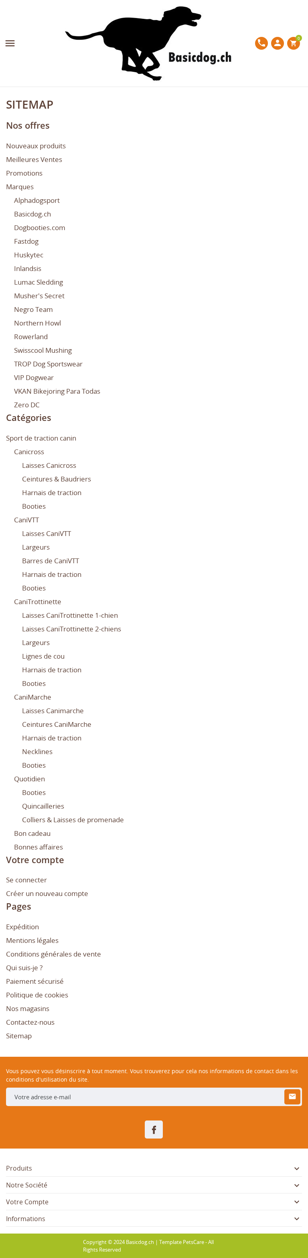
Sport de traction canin (41, 438)
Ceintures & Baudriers (56, 478)
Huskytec (28, 254)
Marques (20, 186)
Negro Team (33, 309)
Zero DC (27, 404)
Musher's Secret (39, 295)
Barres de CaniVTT (50, 560)
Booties (34, 506)
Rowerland (31, 336)
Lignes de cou (43, 656)
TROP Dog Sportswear (48, 363)
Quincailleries (43, 806)
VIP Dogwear (34, 377)
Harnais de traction (51, 492)
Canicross (29, 451)
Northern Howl (37, 323)
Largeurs (36, 547)
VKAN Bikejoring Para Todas (57, 391)
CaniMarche (32, 697)
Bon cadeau (32, 833)
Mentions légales (32, 940)
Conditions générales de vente (53, 954)
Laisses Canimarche (53, 710)
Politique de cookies (37, 994)
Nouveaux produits (36, 145)
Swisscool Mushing (43, 350)
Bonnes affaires (38, 846)
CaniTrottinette (37, 601)
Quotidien (29, 778)
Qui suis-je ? (24, 967)
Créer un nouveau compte (47, 893)
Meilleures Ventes (34, 159)
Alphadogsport (37, 200)
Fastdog (26, 241)
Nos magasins (27, 1008)
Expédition (22, 926)
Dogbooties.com (39, 227)
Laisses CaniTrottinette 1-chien (70, 615)
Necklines (37, 751)
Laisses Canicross (49, 465)
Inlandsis (27, 268)
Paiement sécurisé (35, 981)
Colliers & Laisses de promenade (73, 819)
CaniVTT (26, 519)
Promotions (24, 173)
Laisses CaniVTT (46, 533)
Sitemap (19, 1035)
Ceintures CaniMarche (56, 724)
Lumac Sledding (38, 282)
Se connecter (26, 879)
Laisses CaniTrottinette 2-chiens (71, 628)
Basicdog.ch (32, 213)
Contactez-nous (30, 1022)
